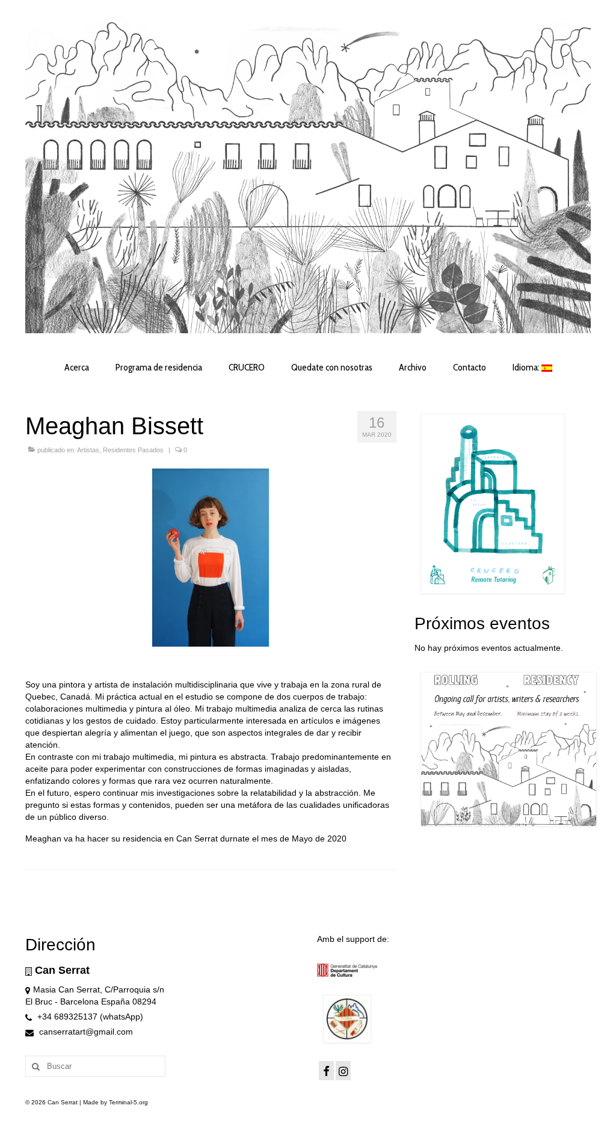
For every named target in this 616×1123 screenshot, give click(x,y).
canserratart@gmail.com (85, 1031)
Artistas (88, 450)
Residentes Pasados (133, 450)
